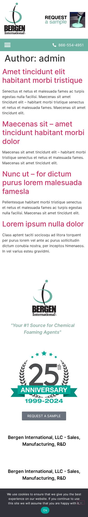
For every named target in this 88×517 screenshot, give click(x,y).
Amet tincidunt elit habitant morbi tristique (42, 76)
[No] (81, 502)
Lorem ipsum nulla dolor (43, 223)
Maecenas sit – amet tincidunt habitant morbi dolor (43, 132)
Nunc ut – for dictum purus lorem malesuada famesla (42, 182)
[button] (7, 45)
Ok (45, 510)
